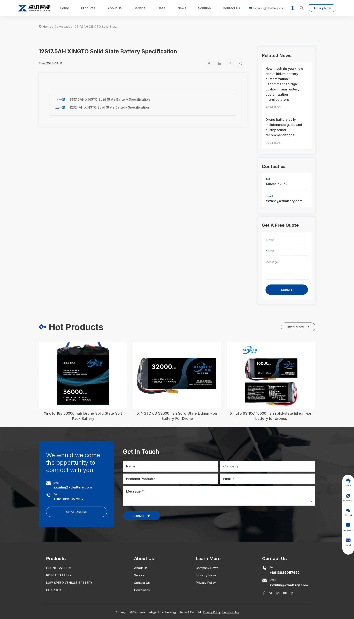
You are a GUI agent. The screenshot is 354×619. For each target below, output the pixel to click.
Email (227, 479)
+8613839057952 (68, 499)
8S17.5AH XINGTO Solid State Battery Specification (110, 99)
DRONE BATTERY (59, 568)
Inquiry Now (322, 8)
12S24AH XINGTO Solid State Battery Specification (109, 107)
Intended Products (140, 479)
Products (88, 8)
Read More (298, 327)
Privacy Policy (206, 582)
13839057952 (276, 184)
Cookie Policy (230, 612)
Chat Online (76, 512)
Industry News (206, 575)
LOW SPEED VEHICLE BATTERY (69, 582)
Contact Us (231, 8)
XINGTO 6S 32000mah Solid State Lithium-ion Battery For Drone (177, 416)
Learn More (208, 558)
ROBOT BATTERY (59, 575)
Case (161, 8)
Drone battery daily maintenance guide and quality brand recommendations (284, 127)
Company (230, 466)
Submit (139, 516)
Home (64, 8)
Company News (207, 568)
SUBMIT (286, 290)
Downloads (62, 26)
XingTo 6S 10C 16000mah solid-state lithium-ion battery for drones (271, 416)
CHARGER (53, 590)
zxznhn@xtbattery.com (267, 8)
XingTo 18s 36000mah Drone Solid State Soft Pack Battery (83, 416)
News (182, 8)
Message (133, 491)
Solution (204, 8)
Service (139, 8)
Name (130, 466)
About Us (114, 8)
